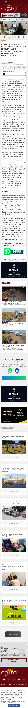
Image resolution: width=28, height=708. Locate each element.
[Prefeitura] (14, 15)
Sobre (10, 684)
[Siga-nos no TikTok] (24, 679)
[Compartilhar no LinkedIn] (23, 37)
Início (4, 684)
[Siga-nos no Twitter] (14, 679)
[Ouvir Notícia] (4, 74)
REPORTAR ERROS (21, 67)
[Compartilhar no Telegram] (18, 37)
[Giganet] (14, 270)
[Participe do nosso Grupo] (13, 252)
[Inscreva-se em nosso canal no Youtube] (19, 679)
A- (5, 67)
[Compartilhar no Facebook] (4, 37)
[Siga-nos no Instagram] (9, 679)
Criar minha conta (13, 660)
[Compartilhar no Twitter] (9, 37)
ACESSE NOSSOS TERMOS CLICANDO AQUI (13, 701)
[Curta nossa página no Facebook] (4, 679)
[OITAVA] (14, 415)
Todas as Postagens (13, 634)
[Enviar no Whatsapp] (14, 37)
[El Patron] (14, 394)
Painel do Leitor (20, 684)
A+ (11, 67)
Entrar (5, 2)
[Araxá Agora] (14, 8)
